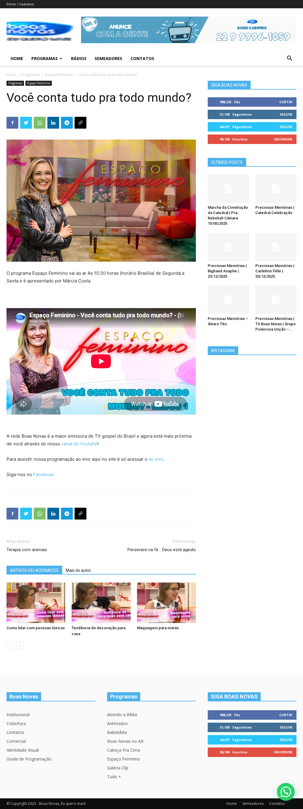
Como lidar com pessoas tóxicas (36, 628)
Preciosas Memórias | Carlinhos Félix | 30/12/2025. (274, 271)
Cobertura (16, 723)
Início (11, 74)
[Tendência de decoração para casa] (101, 603)
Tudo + (114, 776)
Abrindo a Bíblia (122, 714)
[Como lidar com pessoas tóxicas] (36, 603)
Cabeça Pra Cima (123, 750)
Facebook (43, 474)
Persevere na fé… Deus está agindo (162, 549)
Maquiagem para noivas (158, 628)
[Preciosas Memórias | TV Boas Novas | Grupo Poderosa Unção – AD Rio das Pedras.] (276, 300)
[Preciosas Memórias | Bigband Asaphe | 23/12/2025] (228, 247)
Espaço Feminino (59, 74)
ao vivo (156, 459)
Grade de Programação (29, 759)
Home (17, 58)
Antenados (117, 723)
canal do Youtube (79, 443)
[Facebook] (12, 123)
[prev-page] (10, 645)
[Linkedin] (53, 123)
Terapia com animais (27, 549)
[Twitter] (26, 123)
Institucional (18, 714)
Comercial (16, 741)
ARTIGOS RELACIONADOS (34, 570)
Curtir (285, 102)
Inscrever (283, 139)
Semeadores (108, 58)
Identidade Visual (23, 750)
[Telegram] (67, 123)
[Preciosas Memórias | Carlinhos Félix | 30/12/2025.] (276, 247)
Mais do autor (78, 570)
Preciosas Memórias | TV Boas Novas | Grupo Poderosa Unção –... (275, 323)
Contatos (142, 58)
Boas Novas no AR (125, 741)
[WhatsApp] (40, 123)
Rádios (78, 58)
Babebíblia (117, 732)
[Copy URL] (80, 123)
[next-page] (19, 645)
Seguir (286, 114)
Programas (44, 58)
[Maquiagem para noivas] (166, 603)
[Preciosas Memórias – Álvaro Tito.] (228, 300)
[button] (289, 59)
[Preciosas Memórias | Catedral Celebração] (276, 188)
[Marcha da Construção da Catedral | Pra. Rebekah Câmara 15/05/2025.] (228, 188)
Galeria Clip (117, 768)
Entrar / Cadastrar (20, 4)
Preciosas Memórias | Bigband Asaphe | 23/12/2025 (227, 271)
